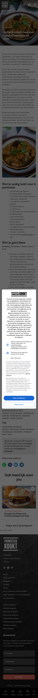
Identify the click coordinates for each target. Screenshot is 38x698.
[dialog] (19, 349)
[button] (19, 358)
